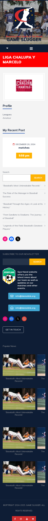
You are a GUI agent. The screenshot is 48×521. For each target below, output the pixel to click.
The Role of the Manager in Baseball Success (20, 195)
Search (6, 172)
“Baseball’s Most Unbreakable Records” (21, 185)
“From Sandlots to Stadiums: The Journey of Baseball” (22, 216)
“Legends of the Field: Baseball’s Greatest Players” (22, 227)
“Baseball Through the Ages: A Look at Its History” (23, 206)
